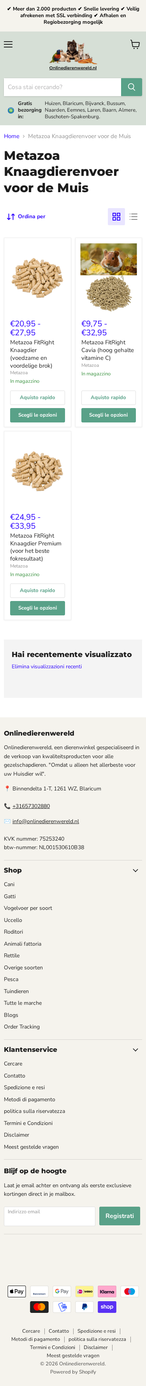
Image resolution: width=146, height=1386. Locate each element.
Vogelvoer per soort (28, 908)
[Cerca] (131, 87)
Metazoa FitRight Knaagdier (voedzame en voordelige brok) (32, 353)
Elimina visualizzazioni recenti (47, 667)
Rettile (11, 955)
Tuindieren (16, 991)
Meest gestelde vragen (31, 1147)
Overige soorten (23, 967)
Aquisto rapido (37, 397)
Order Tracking (22, 1026)
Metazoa (19, 373)
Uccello (13, 920)
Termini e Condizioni (28, 1123)
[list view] (133, 216)
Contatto (14, 1075)
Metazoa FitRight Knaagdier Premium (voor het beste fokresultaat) (36, 547)
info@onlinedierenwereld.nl (45, 821)
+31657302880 (31, 806)
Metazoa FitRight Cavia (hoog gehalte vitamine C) (107, 349)
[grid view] (116, 216)
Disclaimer (16, 1135)
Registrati (120, 1216)
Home (11, 136)
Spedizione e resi (24, 1087)
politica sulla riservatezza (34, 1111)
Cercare (13, 1063)
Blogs (11, 1015)
